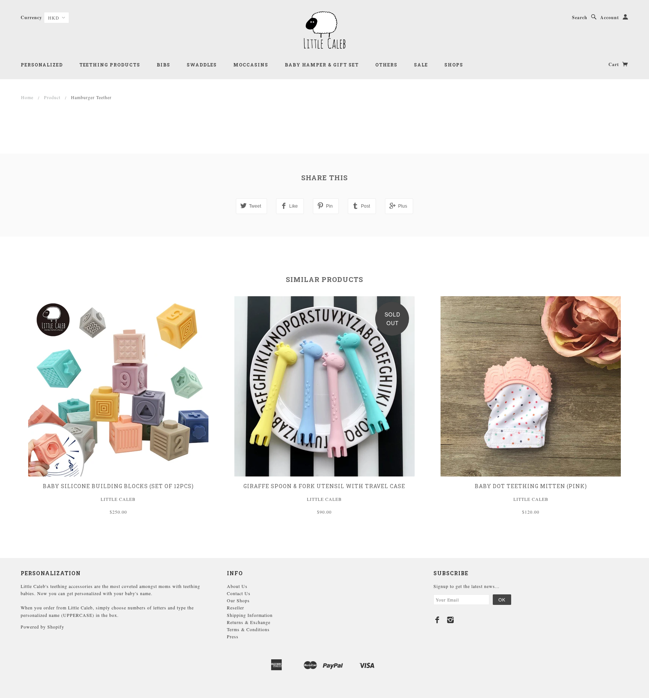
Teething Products (109, 65)
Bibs (163, 65)
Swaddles (202, 65)
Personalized (42, 65)
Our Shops (238, 600)
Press (232, 636)
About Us (237, 586)
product (52, 97)
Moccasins (250, 65)
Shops (453, 65)
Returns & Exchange (248, 622)
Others (386, 65)
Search (579, 17)
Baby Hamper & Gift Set (322, 65)
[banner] (324, 30)
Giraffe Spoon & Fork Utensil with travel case (324, 486)
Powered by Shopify (42, 627)
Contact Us (239, 593)
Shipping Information (250, 615)
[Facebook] (437, 620)
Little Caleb (118, 499)
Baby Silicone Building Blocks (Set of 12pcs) (118, 486)
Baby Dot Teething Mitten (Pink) (531, 486)
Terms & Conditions (248, 629)
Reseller (235, 608)
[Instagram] (450, 620)
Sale (421, 65)
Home (27, 97)
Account (609, 17)
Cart (614, 64)
